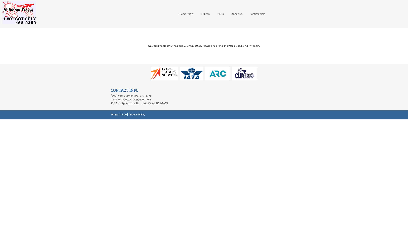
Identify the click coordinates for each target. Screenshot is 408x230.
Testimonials (257, 13)
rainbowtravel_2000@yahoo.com (131, 99)
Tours (220, 13)
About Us (236, 13)
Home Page (186, 13)
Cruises (205, 13)
